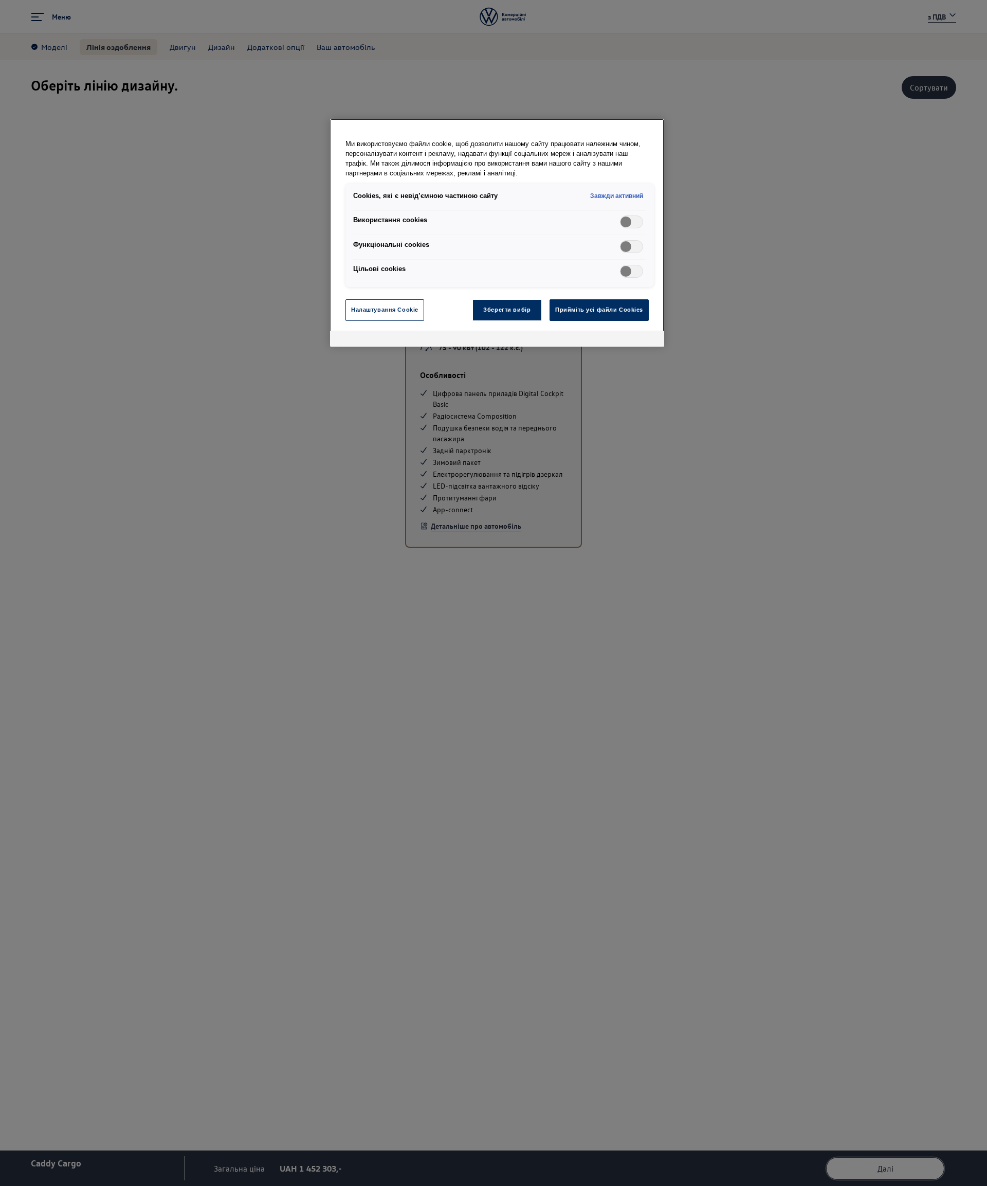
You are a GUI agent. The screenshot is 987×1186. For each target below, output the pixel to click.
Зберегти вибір (507, 310)
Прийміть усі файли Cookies (599, 310)
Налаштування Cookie (384, 310)
